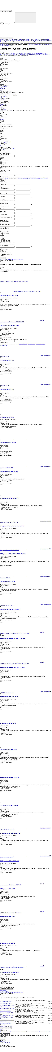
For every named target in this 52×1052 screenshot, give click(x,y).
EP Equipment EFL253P (7, 916)
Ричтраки (2, 41)
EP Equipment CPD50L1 (7, 943)
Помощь (5, 1026)
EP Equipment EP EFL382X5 (9, 805)
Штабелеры (20, 40)
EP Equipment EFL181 (7, 360)
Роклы (7, 44)
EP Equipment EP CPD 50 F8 (9, 471)
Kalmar (47, 44)
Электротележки (9, 41)
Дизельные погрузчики (11, 40)
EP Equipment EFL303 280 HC (9, 696)
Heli (34, 44)
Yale (11, 45)
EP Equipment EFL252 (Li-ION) (9, 972)
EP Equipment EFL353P (7, 889)
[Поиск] (25, 17)
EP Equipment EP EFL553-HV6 (9, 777)
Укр (1, 1029)
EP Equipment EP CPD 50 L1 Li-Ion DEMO (13, 638)
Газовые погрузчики (47, 40)
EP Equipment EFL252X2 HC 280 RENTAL (13, 554)
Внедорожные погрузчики (6, 43)
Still (5, 45)
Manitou (2, 45)
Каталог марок (6, 1033)
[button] (26, 30)
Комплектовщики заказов (30, 43)
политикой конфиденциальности (27, 344)
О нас (1, 1026)
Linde (50, 44)
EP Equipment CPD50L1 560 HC (10, 609)
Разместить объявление (7, 988)
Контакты (10, 1026)
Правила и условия (5, 1031)
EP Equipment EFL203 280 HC (9, 861)
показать (3, 258)
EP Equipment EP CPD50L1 (8, 749)
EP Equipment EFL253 (7, 417)
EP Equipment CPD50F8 (7, 581)
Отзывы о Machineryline (45, 1031)
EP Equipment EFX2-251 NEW (9, 325)
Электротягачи (40, 43)
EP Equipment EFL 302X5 (8, 442)
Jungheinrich (42, 44)
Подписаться (4, 342)
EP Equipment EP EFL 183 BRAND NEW (12, 667)
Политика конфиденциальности (18, 1031)
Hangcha (31, 44)
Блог (1, 1033)
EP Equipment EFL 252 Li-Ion (9, 295)
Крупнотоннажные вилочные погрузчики (23, 41)
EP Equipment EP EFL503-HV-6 (9, 498)
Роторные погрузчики (39, 41)
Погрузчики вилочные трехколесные (32, 40)
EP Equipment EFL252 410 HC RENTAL (12, 526)
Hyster (37, 44)
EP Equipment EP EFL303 (8, 723)
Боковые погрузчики (18, 43)
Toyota (7, 45)
